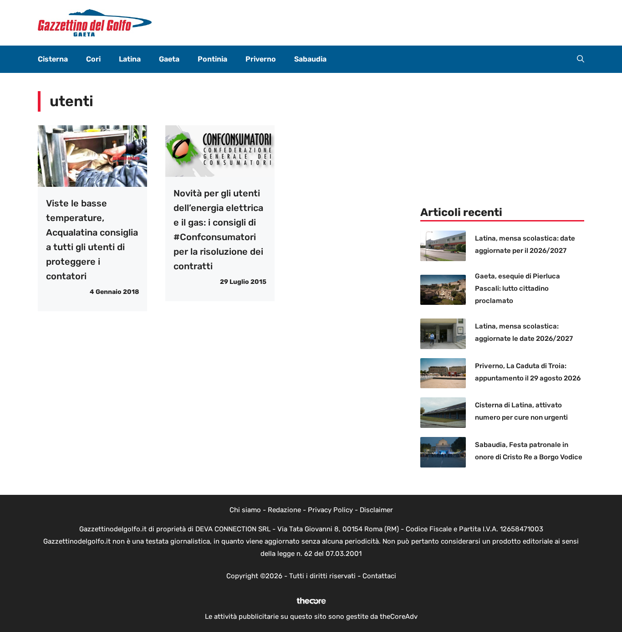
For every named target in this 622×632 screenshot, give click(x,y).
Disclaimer (376, 510)
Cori (93, 59)
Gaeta (169, 59)
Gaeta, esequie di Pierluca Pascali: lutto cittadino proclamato (517, 288)
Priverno (260, 59)
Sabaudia (310, 59)
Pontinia (212, 59)
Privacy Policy (330, 510)
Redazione (284, 510)
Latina (130, 59)
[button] (580, 59)
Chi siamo (245, 510)
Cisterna (53, 59)
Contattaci (379, 576)
